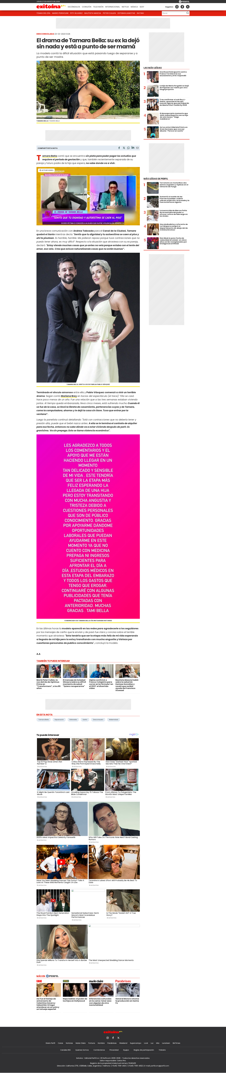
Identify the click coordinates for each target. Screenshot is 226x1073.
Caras (60, 1043)
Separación (59, 720)
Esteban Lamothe (126, 13)
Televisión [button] (98, 6)
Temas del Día (43, 13)
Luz (152, 1043)
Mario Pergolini (60, 13)
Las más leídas (153, 67)
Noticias (69, 1043)
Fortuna (91, 1043)
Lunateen (166, 1043)
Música (134, 6)
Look (146, 1043)
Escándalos (74, 6)
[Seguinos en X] (188, 7)
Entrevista (73, 720)
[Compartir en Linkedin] (133, 148)
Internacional (112, 6)
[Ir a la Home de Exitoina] (51, 6)
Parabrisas (112, 1043)
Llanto (85, 720)
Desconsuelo (98, 720)
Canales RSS (65, 1050)
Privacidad (114, 1050)
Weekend (123, 1043)
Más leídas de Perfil (156, 178)
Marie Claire (81, 1043)
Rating (140, 13)
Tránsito (162, 1050)
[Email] (137, 148)
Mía (157, 1043)
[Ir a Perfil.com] (184, 2)
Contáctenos (99, 1050)
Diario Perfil (50, 1043)
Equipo (126, 1050)
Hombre (101, 1043)
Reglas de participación (144, 1050)
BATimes (176, 1043)
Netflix (125, 6)
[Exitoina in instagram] (177, 7)
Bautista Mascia (92, 13)
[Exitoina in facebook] (182, 7)
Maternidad (113, 720)
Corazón (86, 6)
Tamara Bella (49, 156)
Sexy (142, 6)
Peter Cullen (109, 13)
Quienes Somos (82, 1050)
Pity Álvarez (76, 13)
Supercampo (135, 1043)
